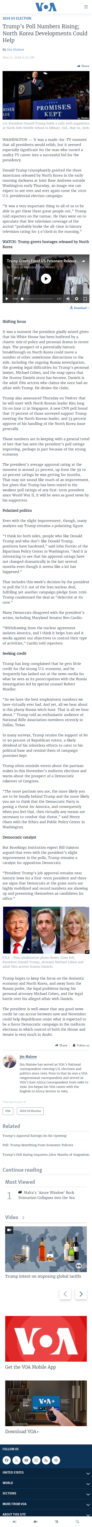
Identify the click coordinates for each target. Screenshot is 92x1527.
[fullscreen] (85, 298)
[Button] (83, 66)
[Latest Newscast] (14, 1521)
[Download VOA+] (46, 1403)
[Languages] (56, 1521)
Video (11, 1218)
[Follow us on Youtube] (26, 1460)
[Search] (77, 1521)
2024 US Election (17, 18)
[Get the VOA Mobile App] (46, 1339)
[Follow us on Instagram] (36, 1460)
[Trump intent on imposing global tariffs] (46, 1249)
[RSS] (46, 1460)
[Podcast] (56, 1460)
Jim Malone (15, 49)
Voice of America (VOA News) (33, 267)
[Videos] (35, 1521)
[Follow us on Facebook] (7, 1460)
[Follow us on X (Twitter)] (16, 1460)
